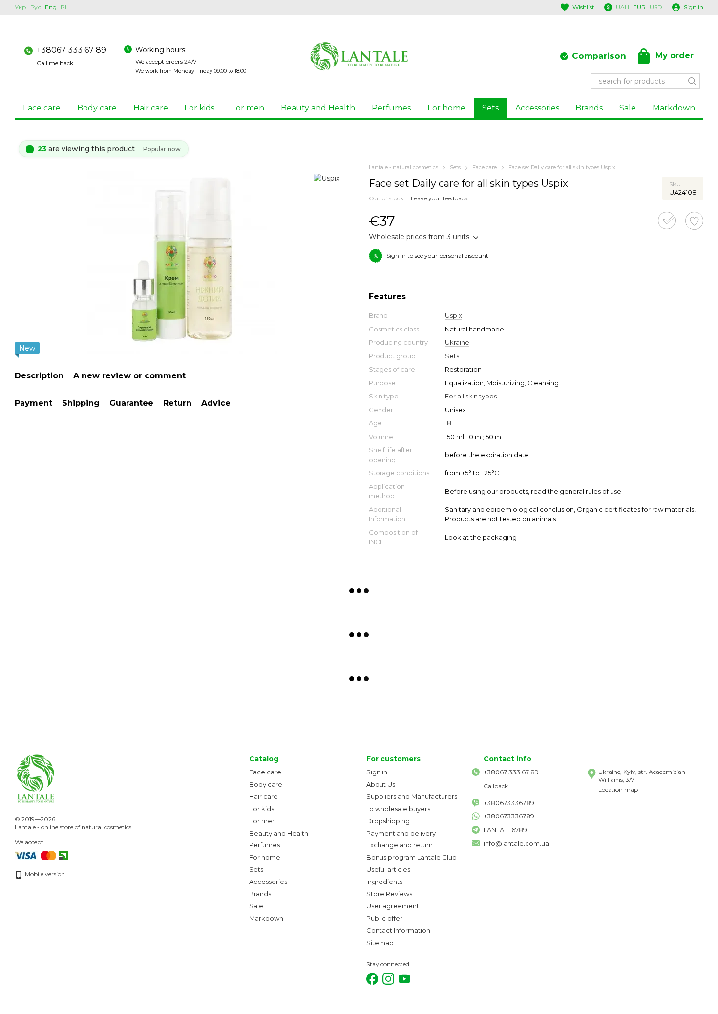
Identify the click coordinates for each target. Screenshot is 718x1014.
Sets (490, 107)
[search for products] (692, 81)
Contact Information (398, 930)
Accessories (537, 107)
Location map (618, 789)
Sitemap (380, 943)
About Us (380, 784)
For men (247, 107)
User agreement (392, 906)
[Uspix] (326, 178)
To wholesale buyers (398, 809)
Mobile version (44, 874)
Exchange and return (399, 845)
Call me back (55, 62)
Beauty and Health (318, 107)
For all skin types (471, 396)
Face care (42, 107)
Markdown (674, 107)
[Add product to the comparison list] (667, 220)
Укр (20, 7)
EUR (639, 7)
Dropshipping (388, 821)
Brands (589, 107)
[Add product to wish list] (694, 221)
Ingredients (384, 881)
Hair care (150, 107)
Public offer (384, 918)
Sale (627, 107)
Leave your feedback (439, 198)
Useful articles (388, 869)
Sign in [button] (396, 255)
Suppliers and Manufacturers (411, 796)
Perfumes (391, 107)
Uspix (453, 315)
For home (446, 107)
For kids (199, 107)
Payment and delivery (401, 833)
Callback (496, 786)
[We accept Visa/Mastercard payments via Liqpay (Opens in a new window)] (36, 855)
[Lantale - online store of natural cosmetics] (63, 778)
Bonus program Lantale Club (411, 857)
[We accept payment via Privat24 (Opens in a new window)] (63, 855)
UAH (622, 7)
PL (64, 7)
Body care (97, 107)
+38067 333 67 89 (71, 50)
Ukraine (457, 342)
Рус (35, 7)
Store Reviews (389, 894)
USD (656, 7)
